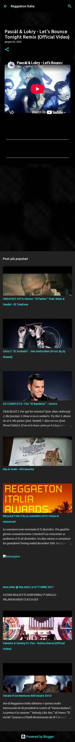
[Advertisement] (37, 207)
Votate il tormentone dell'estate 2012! (27, 695)
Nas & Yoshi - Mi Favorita (18, 469)
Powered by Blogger (40, 736)
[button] (7, 49)
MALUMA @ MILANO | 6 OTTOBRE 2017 (28, 587)
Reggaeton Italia (22, 6)
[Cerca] (69, 6)
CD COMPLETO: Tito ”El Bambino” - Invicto (30, 403)
